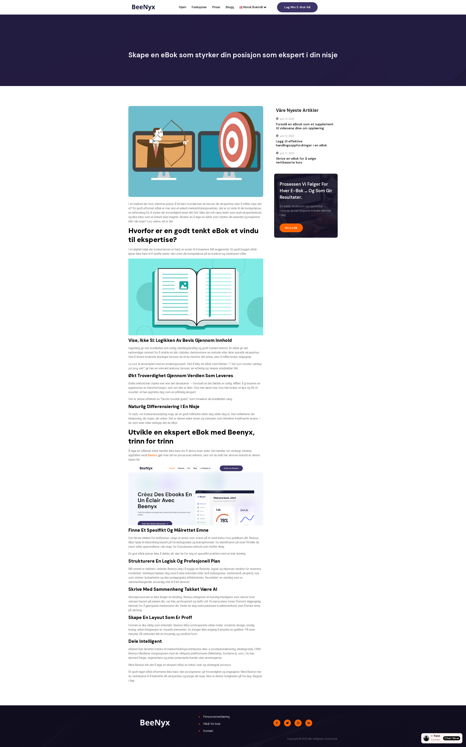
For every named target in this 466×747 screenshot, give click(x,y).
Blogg (230, 7)
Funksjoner (199, 7)
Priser (216, 7)
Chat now (451, 738)
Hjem (182, 7)
